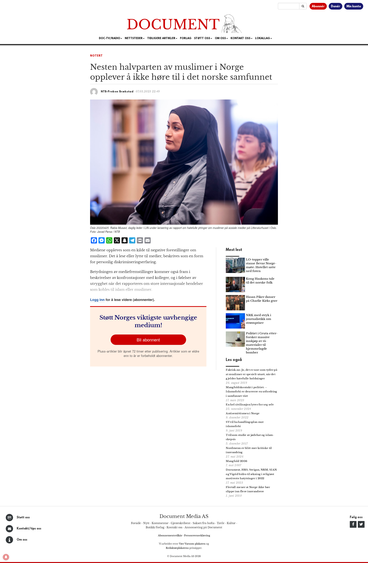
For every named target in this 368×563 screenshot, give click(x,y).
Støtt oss (23, 517)
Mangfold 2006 (236, 461)
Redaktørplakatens (177, 548)
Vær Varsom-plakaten (192, 543)
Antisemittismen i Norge (243, 413)
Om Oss (220, 38)
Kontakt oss (241, 38)
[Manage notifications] (6, 557)
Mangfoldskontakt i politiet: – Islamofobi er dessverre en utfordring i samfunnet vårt (251, 392)
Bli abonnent (148, 340)
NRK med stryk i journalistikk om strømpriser (258, 319)
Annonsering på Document (203, 527)
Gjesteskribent (180, 523)
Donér (335, 6)
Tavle (220, 523)
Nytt (146, 523)
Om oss (22, 540)
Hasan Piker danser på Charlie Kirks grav (261, 298)
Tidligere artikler (161, 38)
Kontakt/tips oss (29, 528)
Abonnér (318, 6)
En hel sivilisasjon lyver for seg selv (250, 404)
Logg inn (97, 299)
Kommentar (160, 523)
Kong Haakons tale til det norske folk (260, 280)
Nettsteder (134, 38)
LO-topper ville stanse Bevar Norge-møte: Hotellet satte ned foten (261, 265)
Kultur (231, 523)
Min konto (354, 6)
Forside (136, 523)
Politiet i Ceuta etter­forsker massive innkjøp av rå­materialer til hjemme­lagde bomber (262, 342)
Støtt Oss (202, 38)
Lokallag (262, 38)
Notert (96, 56)
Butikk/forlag (155, 527)
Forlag (185, 38)
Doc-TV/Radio (109, 38)
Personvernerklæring (197, 535)
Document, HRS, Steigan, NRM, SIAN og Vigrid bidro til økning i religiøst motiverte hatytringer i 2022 (251, 474)
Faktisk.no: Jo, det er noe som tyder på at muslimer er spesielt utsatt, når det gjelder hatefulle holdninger (251, 374)
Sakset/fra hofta (203, 523)
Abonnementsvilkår (170, 535)
